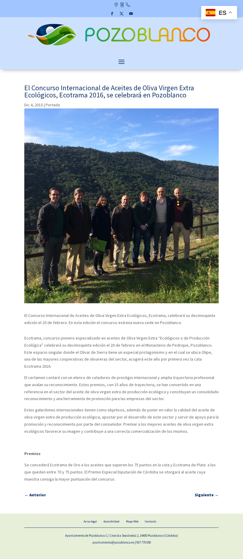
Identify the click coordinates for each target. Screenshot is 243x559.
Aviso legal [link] (90, 521)
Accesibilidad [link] (111, 521)
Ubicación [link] (116, 5)
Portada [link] (53, 105)
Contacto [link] (128, 5)
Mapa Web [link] (132, 521)
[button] (112, 13)
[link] (121, 46)
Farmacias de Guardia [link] (122, 5)
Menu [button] (121, 61)
